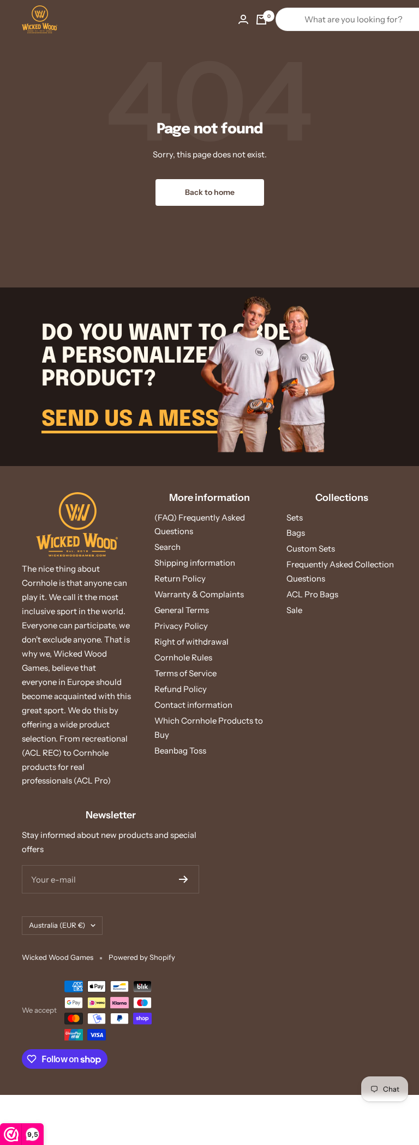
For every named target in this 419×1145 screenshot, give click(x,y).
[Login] (243, 19)
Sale (294, 610)
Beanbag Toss (180, 750)
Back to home (210, 192)
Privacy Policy (181, 626)
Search (167, 547)
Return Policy (180, 578)
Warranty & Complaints (199, 594)
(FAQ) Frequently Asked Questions (199, 524)
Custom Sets (310, 548)
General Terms (181, 610)
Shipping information (194, 563)
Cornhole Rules (183, 657)
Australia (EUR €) (57, 925)
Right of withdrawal (191, 641)
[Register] (183, 879)
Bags (295, 533)
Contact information (193, 705)
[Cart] (261, 20)
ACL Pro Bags (312, 594)
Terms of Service (185, 673)
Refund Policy (180, 689)
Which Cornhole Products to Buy (208, 727)
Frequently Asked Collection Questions (340, 571)
